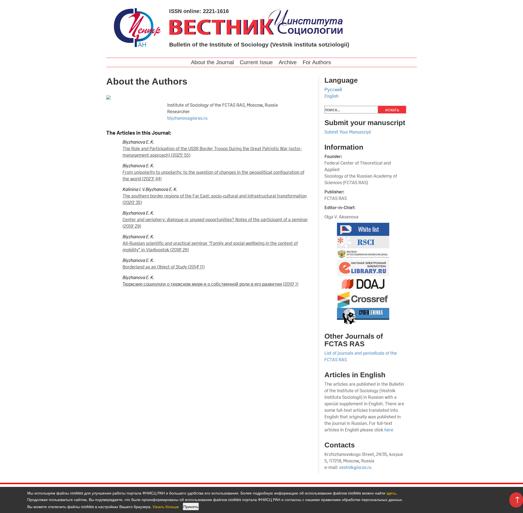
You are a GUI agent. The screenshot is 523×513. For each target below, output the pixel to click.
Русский (333, 89)
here (389, 430)
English (331, 96)
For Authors (317, 62)
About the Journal (212, 62)
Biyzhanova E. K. (138, 142)
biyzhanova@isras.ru (187, 118)
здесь (391, 493)
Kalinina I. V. (134, 189)
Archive (288, 62)
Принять (190, 506)
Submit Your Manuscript (347, 132)
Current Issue (256, 62)
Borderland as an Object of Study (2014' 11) (164, 267)
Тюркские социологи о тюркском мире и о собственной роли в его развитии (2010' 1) (210, 284)
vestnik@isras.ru (355, 467)
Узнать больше (166, 506)
